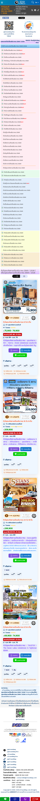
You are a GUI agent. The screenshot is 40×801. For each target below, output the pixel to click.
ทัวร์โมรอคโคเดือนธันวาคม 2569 (14, 236)
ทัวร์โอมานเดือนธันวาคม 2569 (12, 146)
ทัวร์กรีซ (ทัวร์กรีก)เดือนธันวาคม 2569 (14, 197)
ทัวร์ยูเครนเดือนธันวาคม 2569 (13, 225)
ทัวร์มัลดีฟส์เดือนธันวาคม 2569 (13, 93)
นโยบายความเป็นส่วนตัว (23, 705)
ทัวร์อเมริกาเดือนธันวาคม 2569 (13, 254)
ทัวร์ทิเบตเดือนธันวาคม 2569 (12, 57)
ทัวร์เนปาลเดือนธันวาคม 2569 (13, 90)
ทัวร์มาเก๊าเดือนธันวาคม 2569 (13, 64)
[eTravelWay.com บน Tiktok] (38, 10)
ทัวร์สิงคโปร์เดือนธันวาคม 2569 (13, 100)
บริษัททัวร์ (13, 792)
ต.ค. (19, 365)
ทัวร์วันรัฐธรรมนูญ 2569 (11, 373)
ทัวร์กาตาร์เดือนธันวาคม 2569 (12, 164)
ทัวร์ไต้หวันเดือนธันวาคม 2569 (13, 68)
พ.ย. (25, 365)
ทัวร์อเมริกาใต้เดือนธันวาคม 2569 (14, 261)
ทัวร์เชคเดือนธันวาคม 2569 (12, 228)
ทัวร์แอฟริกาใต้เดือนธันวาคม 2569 (14, 240)
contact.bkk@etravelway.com (27, 778)
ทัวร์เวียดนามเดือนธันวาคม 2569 (14, 118)
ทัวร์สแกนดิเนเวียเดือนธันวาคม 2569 (14, 187)
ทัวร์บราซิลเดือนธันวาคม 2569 (13, 265)
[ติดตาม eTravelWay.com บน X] (32, 10)
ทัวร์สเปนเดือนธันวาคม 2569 (11, 218)
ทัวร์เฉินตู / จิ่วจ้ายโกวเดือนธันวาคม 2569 (16, 61)
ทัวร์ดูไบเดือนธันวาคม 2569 (11, 132)
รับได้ (7, 570)
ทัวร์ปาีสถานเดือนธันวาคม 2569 (12, 139)
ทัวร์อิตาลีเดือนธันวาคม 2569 (12, 201)
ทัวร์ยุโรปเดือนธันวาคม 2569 (12, 180)
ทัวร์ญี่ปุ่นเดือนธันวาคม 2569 (12, 72)
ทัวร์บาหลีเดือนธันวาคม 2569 (12, 111)
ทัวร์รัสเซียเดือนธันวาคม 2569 (13, 221)
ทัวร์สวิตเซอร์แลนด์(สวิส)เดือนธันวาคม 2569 (16, 190)
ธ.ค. (32, 365)
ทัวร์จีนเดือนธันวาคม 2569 (12, 50)
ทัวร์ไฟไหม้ (18, 703)
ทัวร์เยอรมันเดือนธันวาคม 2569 (13, 208)
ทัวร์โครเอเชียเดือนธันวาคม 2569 (13, 194)
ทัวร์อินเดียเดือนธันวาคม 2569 (13, 86)
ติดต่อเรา (12, 705)
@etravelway (20, 719)
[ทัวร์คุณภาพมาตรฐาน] (33, 318)
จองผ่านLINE (21, 355)
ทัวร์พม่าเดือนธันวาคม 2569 (12, 122)
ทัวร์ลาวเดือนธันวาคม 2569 (12, 125)
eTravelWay (11, 754)
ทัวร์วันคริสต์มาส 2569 (24, 373)
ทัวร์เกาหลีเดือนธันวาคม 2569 (13, 75)
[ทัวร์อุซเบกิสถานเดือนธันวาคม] (20, 313)
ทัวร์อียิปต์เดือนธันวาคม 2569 (13, 129)
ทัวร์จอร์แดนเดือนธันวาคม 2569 (12, 136)
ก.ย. (13, 365)
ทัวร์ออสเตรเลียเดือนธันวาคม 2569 (14, 175)
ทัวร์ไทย (11, 703)
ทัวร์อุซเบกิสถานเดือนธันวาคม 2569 (14, 168)
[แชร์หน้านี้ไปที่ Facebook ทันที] (6, 18)
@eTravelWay (11, 759)
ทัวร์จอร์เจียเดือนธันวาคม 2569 (12, 150)
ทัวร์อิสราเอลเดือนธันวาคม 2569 (13, 160)
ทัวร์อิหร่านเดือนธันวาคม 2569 (12, 143)
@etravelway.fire (8, 32)
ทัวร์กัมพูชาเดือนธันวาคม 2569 (13, 115)
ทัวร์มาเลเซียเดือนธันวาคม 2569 (13, 104)
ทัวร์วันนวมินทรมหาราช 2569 (12, 470)
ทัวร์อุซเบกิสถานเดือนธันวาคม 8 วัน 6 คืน (17, 322)
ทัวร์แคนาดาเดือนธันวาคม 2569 (13, 258)
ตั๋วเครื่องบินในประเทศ (23, 701)
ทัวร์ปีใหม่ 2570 (9, 371)
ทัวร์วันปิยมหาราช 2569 (21, 371)
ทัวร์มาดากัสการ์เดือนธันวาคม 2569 (14, 250)
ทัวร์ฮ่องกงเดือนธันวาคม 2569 (13, 54)
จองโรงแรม (11, 701)
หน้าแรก (4, 701)
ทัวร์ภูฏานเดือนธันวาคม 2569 (12, 97)
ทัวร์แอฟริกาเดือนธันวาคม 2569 (13, 233)
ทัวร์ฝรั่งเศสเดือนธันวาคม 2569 (13, 211)
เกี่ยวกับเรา (34, 703)
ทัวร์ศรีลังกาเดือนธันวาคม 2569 (12, 83)
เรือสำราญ (26, 703)
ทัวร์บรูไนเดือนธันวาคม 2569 (12, 107)
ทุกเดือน (6, 366)
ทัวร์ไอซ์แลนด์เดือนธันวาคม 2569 (13, 204)
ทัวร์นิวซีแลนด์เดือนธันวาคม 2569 (14, 172)
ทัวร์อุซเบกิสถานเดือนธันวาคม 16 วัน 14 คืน (17, 421)
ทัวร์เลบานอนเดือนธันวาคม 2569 (13, 157)
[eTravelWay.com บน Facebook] (35, 10)
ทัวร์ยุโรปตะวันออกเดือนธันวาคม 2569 (14, 183)
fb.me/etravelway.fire (29, 32)
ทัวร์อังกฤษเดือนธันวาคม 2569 (12, 214)
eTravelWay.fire (12, 756)
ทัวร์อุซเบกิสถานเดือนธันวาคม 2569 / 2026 (6, 10)
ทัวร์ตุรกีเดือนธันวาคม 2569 (11, 153)
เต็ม (15, 670)
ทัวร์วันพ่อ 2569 (24, 470)
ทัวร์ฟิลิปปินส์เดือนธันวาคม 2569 (13, 79)
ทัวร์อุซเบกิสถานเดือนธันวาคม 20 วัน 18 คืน (18, 520)
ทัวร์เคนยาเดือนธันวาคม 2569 (12, 243)
